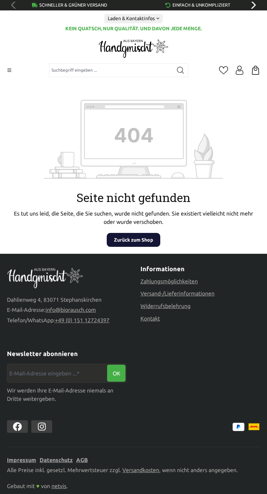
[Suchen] (180, 70)
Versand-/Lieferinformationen (177, 293)
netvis (58, 486)
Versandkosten (140, 470)
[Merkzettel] (223, 70)
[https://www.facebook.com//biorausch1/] (17, 426)
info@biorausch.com (71, 310)
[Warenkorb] (255, 70)
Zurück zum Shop (133, 240)
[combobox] (111, 70)
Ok (116, 373)
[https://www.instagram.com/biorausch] (41, 426)
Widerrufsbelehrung (165, 306)
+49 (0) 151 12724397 (82, 320)
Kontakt (150, 318)
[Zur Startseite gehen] (133, 48)
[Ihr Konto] (239, 70)
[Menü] (9, 70)
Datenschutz (56, 460)
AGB (82, 460)
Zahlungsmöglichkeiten (169, 281)
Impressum (21, 460)
